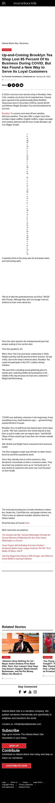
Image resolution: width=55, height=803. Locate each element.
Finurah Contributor (13, 76)
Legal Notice (37, 782)
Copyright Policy (8, 785)
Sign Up (14, 745)
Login (4, 782)
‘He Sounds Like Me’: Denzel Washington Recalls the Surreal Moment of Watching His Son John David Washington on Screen (26, 538)
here (27, 523)
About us (14, 782)
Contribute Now (16, 765)
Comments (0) (10, 80)
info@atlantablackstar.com (27, 724)
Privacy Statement (26, 785)
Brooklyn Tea (8, 113)
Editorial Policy (24, 787)
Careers (25, 782)
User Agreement (8, 787)
